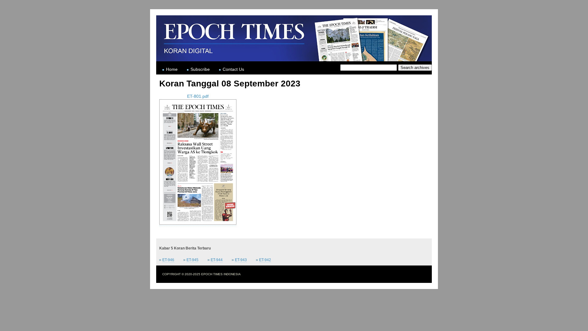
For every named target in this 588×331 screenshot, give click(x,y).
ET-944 (217, 260)
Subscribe (200, 69)
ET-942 (265, 260)
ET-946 (168, 260)
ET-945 (192, 260)
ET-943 (241, 260)
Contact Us (233, 69)
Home (172, 69)
